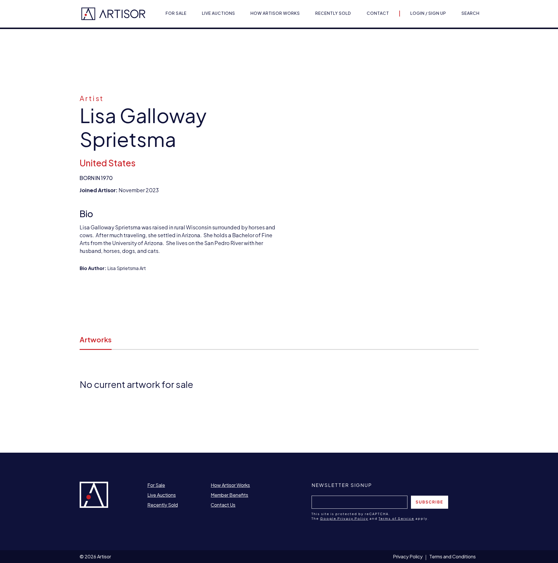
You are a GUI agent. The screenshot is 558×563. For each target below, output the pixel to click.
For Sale (176, 13)
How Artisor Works (275, 13)
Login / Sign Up (428, 13)
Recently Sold (333, 13)
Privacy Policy (408, 556)
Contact (378, 13)
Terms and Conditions (452, 556)
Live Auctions (218, 13)
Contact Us (223, 505)
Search (471, 13)
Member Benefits (229, 495)
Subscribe (429, 501)
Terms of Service (396, 518)
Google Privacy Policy (344, 518)
